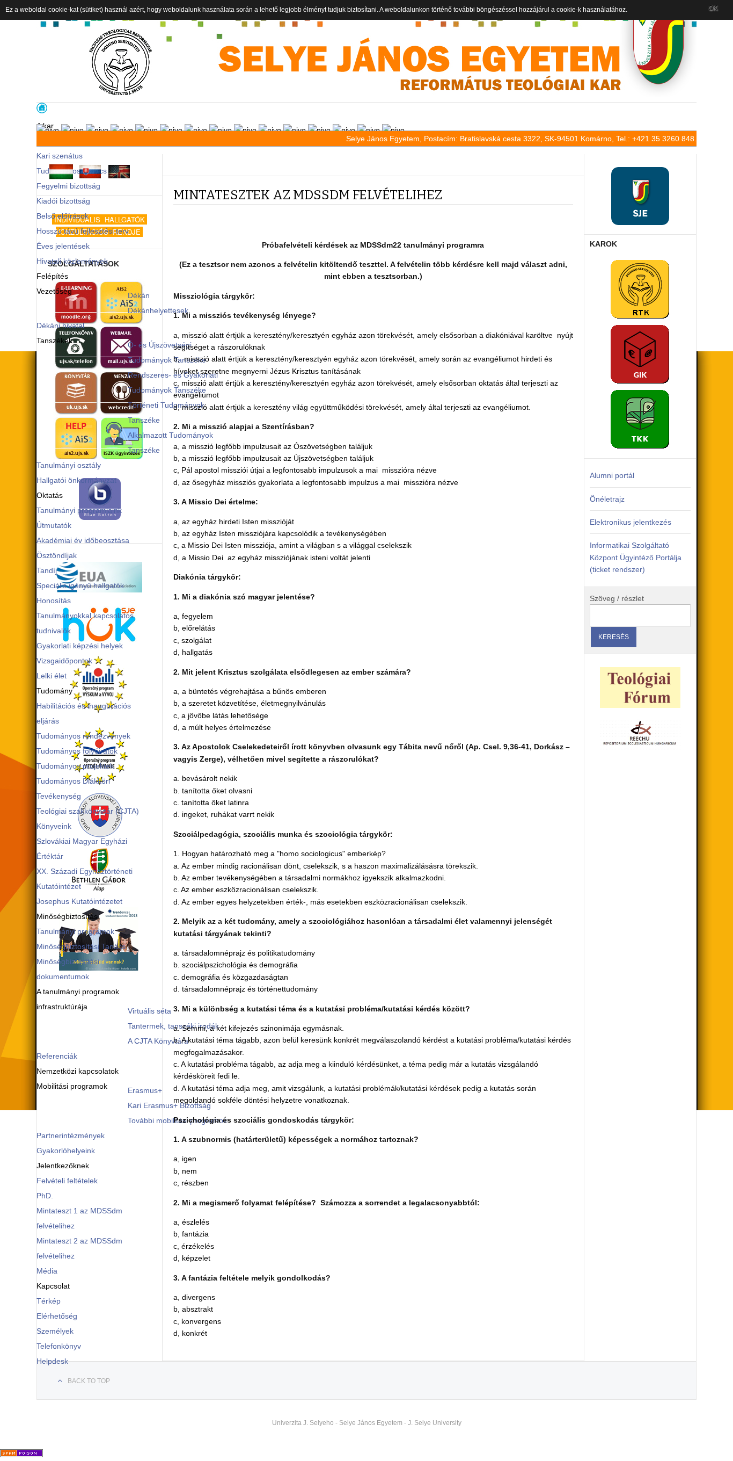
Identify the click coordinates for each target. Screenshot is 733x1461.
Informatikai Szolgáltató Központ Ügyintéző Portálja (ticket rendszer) (635, 557)
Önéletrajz (607, 499)
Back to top (89, 1381)
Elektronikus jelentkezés (630, 522)
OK (712, 8)
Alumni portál (612, 475)
